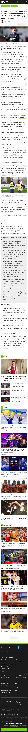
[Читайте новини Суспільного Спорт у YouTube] (4, 715)
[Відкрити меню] (27, 2)
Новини (17, 655)
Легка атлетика (19, 661)
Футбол (2, 8)
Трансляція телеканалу (7, 657)
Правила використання (18, 702)
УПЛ (16, 657)
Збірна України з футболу (5, 680)
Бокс (16, 685)
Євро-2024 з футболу (6, 685)
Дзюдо (16, 690)
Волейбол (17, 664)
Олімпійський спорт (6, 690)
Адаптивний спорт (6, 677)
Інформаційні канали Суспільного (20, 705)
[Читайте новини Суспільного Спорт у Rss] (7, 715)
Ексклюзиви (4, 659)
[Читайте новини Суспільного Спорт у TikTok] (17, 715)
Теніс (16, 659)
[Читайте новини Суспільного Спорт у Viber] (12, 715)
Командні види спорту (21, 677)
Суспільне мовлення (6, 701)
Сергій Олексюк (7, 21)
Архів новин (18, 699)
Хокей (16, 692)
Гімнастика (4, 688)
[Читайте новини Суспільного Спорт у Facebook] (2, 715)
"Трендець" (22, 117)
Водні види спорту (6, 692)
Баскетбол (17, 683)
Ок (14, 729)
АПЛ (16, 666)
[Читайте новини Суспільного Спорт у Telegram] (9, 715)
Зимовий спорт (5, 683)
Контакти (3, 699)
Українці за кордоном (7, 664)
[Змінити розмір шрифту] (26, 25)
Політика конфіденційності (5, 705)
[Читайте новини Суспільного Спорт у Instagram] (15, 715)
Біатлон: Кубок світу (6, 655)
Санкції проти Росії (6, 666)
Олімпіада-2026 (5, 668)
